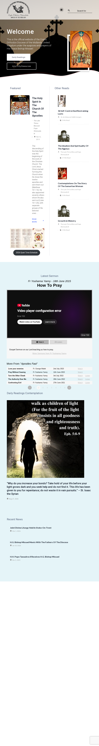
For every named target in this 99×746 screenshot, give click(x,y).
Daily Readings (18, 57)
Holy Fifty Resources (21, 66)
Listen (59, 342)
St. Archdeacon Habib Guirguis (71, 117)
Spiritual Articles (22, 99)
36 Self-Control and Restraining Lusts (73, 112)
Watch (41, 342)
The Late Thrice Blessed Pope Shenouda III (37, 127)
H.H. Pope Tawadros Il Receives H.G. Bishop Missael (34, 556)
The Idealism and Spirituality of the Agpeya (73, 147)
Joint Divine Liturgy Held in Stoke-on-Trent (30, 527)
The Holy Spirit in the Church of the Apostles (38, 107)
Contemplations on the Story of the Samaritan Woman (72, 184)
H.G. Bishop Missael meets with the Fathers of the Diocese (39, 542)
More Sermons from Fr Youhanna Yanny (49, 353)
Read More (34, 220)
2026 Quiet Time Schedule (27, 253)
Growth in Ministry (67, 221)
